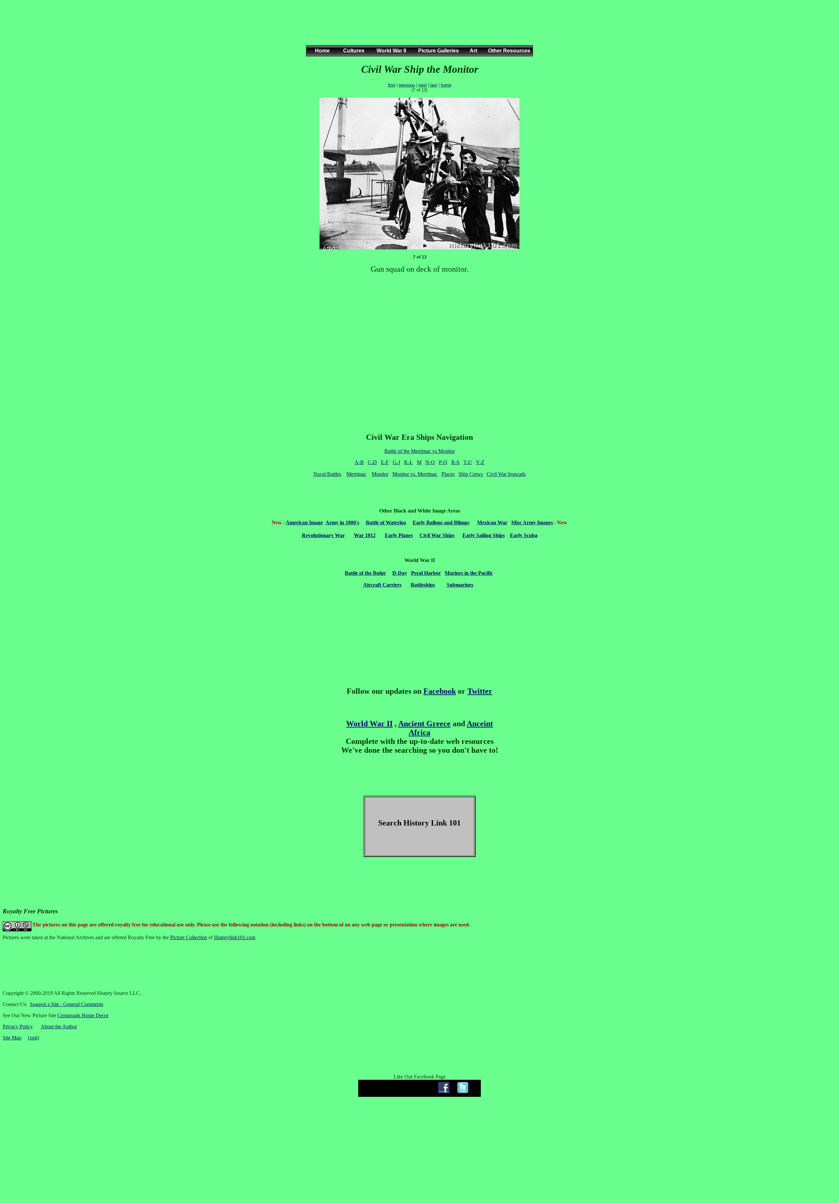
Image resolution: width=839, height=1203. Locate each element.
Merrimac (356, 474)
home (446, 85)
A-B (359, 462)
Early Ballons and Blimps (441, 522)
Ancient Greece (424, 723)
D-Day (399, 573)
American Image (304, 522)
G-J (396, 462)
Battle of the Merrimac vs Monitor (419, 451)
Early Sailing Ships (483, 535)
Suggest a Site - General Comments (66, 1004)
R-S (455, 462)
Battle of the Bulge (365, 573)
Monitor (380, 474)
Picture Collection (188, 937)
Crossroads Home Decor (82, 1015)
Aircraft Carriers (382, 585)
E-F (385, 462)
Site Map (12, 1037)
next (423, 85)
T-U (467, 462)
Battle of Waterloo (386, 522)
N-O (430, 462)
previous (407, 85)
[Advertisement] (418, 29)
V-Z (480, 462)
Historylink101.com (234, 937)
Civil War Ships (437, 535)
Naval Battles (327, 474)
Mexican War (492, 522)
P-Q (443, 462)
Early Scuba (523, 535)
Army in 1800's (342, 522)
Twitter (479, 691)
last (433, 85)
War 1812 (365, 535)
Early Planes (399, 535)
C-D (372, 462)
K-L (408, 462)
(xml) (33, 1037)
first (391, 85)
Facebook (439, 691)
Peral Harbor (426, 573)
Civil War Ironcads (506, 474)
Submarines (460, 585)
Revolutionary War (323, 535)
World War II (369, 723)
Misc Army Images (532, 522)
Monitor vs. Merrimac (415, 474)
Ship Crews (471, 474)
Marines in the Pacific (469, 573)
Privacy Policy (18, 1026)
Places (448, 474)
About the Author (59, 1026)
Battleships (423, 585)
